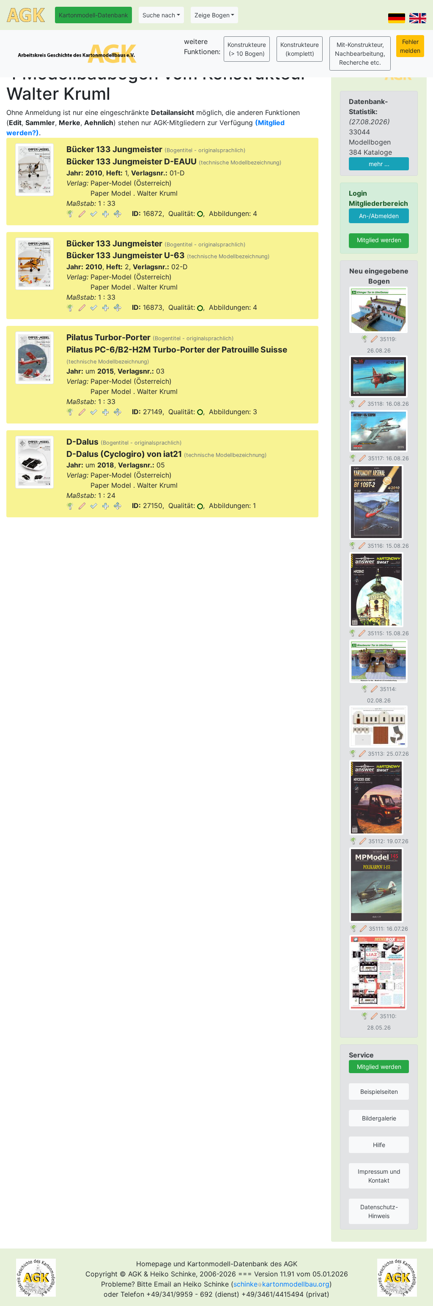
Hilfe (379, 1144)
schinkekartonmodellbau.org (281, 1284)
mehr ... (379, 163)
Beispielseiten (379, 1091)
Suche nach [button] (159, 15)
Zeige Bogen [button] (212, 15)
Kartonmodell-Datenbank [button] (93, 15)
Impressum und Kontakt (379, 1176)
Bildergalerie (379, 1118)
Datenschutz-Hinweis (379, 1211)
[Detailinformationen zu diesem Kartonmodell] (70, 213)
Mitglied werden (379, 239)
